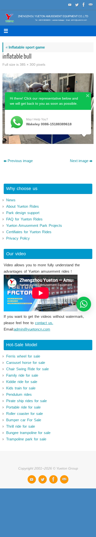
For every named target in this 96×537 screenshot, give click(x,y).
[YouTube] (69, 4)
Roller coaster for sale (24, 413)
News (11, 200)
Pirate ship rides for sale (26, 401)
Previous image (20, 161)
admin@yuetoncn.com (32, 329)
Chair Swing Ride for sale (27, 369)
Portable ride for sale (23, 407)
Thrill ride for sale (20, 426)
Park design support (22, 213)
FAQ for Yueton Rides (24, 219)
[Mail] (90, 4)
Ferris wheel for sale (23, 356)
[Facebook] (83, 4)
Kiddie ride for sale (21, 382)
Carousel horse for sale (25, 362)
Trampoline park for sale (26, 439)
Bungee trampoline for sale (28, 433)
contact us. (44, 323)
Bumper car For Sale (23, 420)
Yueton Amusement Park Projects (34, 225)
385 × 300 (27, 64)
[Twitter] (76, 4)
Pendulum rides (19, 394)
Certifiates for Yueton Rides (28, 232)
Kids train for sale (20, 388)
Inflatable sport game (25, 47)
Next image (79, 161)
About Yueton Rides (22, 206)
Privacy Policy (18, 238)
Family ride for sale (22, 375)
